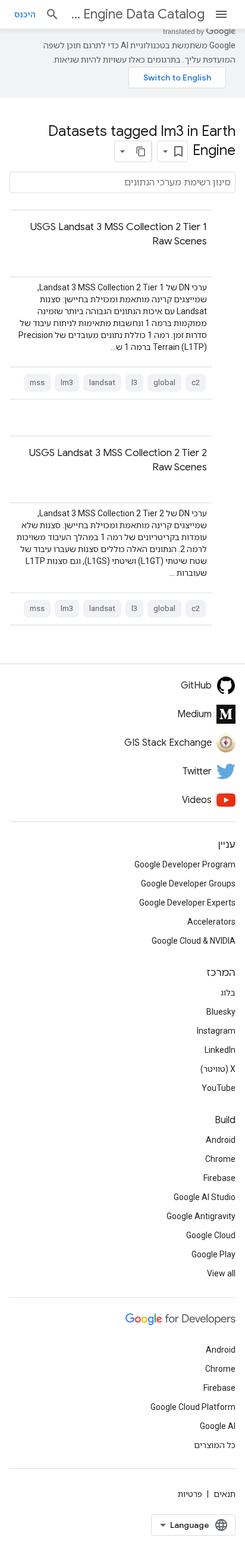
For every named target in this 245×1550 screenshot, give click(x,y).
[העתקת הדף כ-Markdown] (141, 151)
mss (37, 382)
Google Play (213, 1254)
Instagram (216, 1031)
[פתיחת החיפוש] (52, 14)
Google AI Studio (204, 1197)
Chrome (220, 1159)
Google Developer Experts (187, 902)
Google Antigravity (201, 1216)
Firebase (219, 1178)
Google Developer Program (184, 864)
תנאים (224, 1494)
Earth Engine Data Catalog (137, 14)
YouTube (218, 1088)
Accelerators (211, 921)
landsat (102, 382)
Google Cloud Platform (192, 1407)
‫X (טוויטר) (217, 1069)
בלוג (228, 992)
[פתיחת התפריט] (221, 14)
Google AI (217, 1426)
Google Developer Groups (188, 883)
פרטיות (190, 1494)
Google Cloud (210, 1235)
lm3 (67, 382)
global (164, 382)
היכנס (25, 14)
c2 (195, 382)
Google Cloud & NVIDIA (193, 941)
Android (220, 1140)
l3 (134, 382)
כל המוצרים (214, 1445)
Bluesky (220, 1011)
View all (221, 1273)
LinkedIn (220, 1050)
